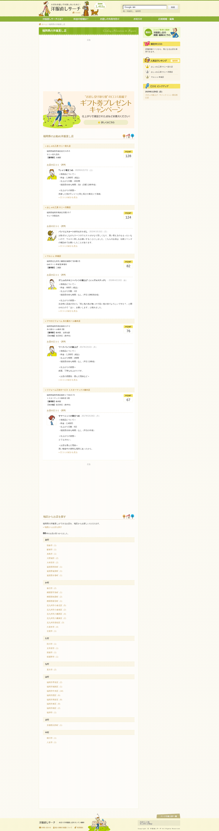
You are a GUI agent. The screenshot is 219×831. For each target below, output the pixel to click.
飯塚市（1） (52, 549)
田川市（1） (52, 644)
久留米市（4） (53, 627)
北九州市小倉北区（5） (57, 605)
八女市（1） (52, 742)
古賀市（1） (52, 631)
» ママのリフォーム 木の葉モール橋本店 (62, 321)
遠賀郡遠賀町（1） (55, 571)
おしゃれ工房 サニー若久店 (162, 67)
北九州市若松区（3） (56, 622)
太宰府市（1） (53, 648)
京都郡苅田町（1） (55, 725)
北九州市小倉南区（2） (57, 610)
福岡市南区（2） (54, 708)
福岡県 (175, 61)
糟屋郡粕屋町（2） (55, 597)
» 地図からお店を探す (52, 527)
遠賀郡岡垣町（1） (55, 567)
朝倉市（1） (52, 545)
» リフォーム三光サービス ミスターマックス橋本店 (67, 390)
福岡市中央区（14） (55, 691)
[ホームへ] (62, 823)
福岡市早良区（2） (55, 682)
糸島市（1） (52, 554)
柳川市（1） (52, 738)
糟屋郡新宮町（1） (55, 601)
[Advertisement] (89, 63)
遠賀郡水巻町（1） (55, 575)
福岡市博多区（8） (55, 700)
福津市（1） (52, 712)
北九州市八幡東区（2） (57, 618)
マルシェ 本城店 (157, 77)
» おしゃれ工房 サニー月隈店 (58, 207)
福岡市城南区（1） (55, 687)
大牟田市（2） (53, 562)
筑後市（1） (52, 652)
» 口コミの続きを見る (68, 197)
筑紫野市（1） (53, 657)
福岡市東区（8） (54, 704)
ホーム (44, 24)
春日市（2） (52, 588)
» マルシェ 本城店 (53, 256)
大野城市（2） (53, 558)
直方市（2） (52, 670)
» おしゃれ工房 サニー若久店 (58, 146)
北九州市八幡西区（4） (57, 614)
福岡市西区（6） (54, 695)
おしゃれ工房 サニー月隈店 (162, 72)
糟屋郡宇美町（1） (55, 592)
